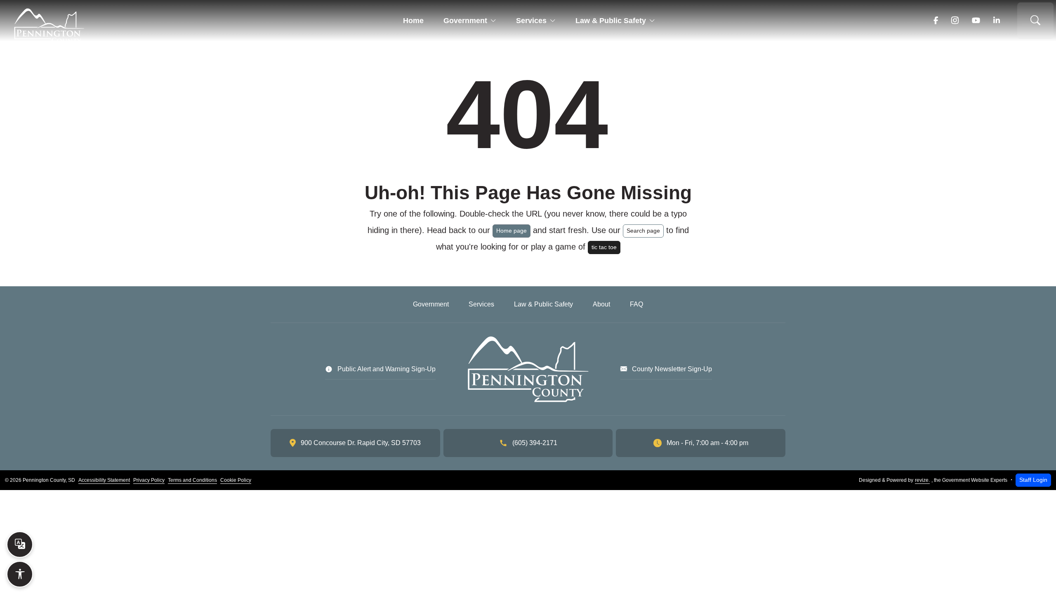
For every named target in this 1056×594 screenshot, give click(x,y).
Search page (643, 230)
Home (413, 20)
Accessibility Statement (104, 480)
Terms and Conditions (192, 480)
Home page (511, 230)
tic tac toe (604, 247)
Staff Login (1033, 479)
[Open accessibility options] (20, 574)
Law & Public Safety (610, 20)
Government (465, 20)
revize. (922, 480)
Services (531, 20)
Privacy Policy (149, 480)
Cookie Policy (235, 480)
